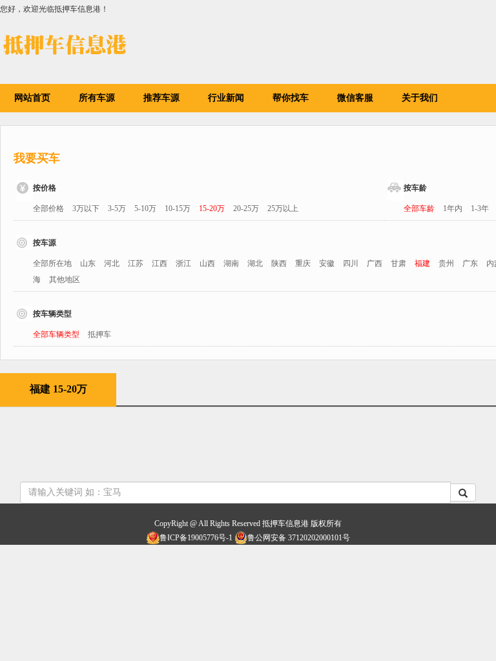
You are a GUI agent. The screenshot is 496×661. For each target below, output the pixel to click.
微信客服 (355, 98)
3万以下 (85, 208)
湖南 (231, 263)
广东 (470, 263)
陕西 (279, 263)
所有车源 (97, 98)
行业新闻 (226, 98)
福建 (422, 263)
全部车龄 (419, 208)
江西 (159, 263)
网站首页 (32, 98)
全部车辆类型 (56, 334)
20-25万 (246, 208)
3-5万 (117, 208)
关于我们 (420, 98)
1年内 (452, 208)
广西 (374, 263)
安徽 (327, 263)
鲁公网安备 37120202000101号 (298, 537)
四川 (350, 263)
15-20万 (212, 208)
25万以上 (282, 208)
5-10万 (145, 208)
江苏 (135, 263)
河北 (111, 263)
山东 (88, 263)
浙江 (183, 263)
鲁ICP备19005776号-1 (196, 537)
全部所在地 (52, 263)
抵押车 (99, 334)
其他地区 (64, 279)
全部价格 (48, 208)
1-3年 (480, 208)
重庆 (303, 263)
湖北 (255, 263)
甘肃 (398, 263)
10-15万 (178, 208)
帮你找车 (291, 98)
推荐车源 (161, 98)
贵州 (446, 263)
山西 (207, 263)
